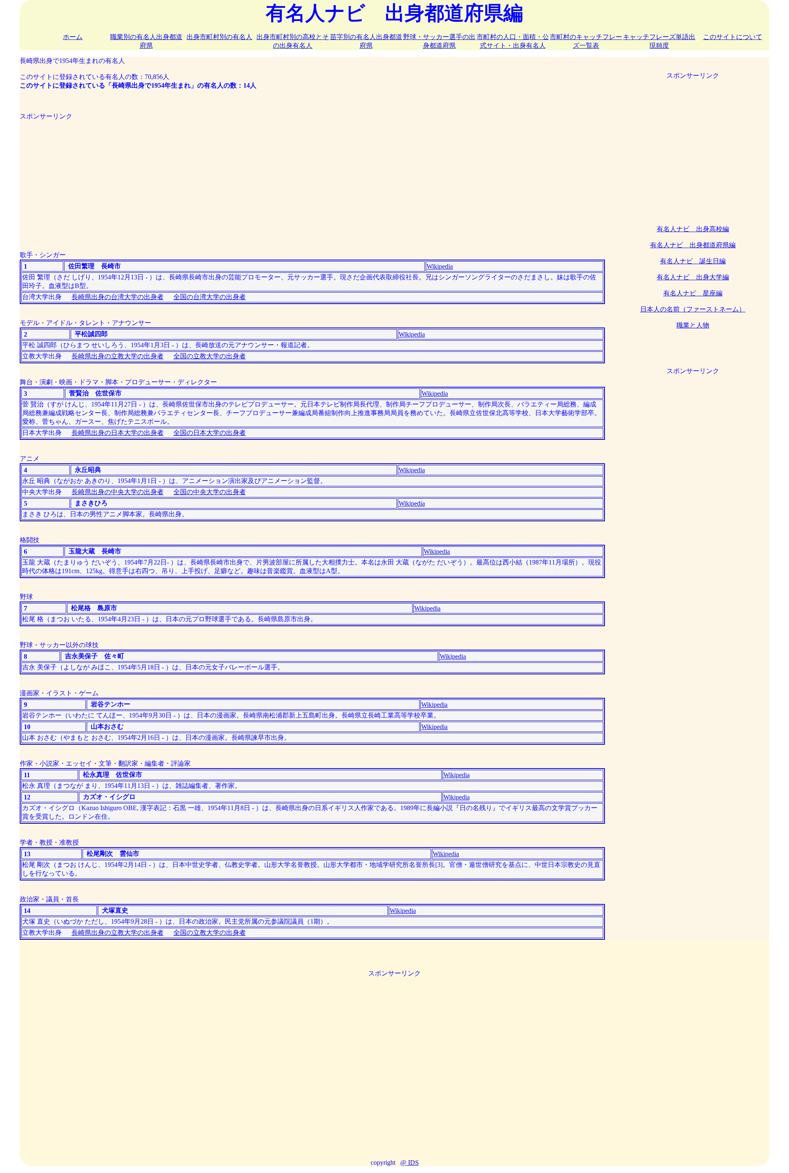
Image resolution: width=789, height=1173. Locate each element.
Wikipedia (440, 266)
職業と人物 (692, 325)
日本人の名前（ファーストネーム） (692, 309)
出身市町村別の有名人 (219, 36)
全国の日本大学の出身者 (209, 432)
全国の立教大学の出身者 (209, 356)
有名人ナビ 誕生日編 (693, 261)
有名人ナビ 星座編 (692, 293)
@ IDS (409, 1162)
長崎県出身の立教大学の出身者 (118, 356)
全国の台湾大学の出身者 (209, 296)
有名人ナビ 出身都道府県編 (693, 245)
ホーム (73, 36)
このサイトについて (732, 36)
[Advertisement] (266, 178)
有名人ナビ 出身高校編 (693, 228)
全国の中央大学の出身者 (209, 491)
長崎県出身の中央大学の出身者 (118, 491)
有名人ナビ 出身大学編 (693, 277)
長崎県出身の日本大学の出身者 (118, 432)
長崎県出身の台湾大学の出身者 (118, 296)
